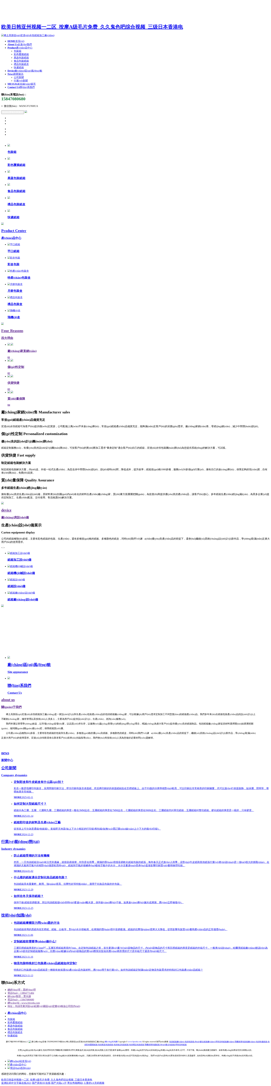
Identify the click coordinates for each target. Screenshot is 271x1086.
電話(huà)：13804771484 (21, 993)
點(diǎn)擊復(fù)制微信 (13, 112)
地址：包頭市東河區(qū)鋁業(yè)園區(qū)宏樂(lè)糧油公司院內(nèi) (44, 1006)
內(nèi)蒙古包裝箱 (167, 1045)
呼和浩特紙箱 (181, 1045)
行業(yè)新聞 (21, 80)
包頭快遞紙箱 (261, 1042)
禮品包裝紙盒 (21, 64)
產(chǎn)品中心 (20, 47)
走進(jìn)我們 (20, 44)
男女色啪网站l (75, 1083)
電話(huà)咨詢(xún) (20, 1068)
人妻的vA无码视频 (94, 1083)
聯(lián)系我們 (21, 87)
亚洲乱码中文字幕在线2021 (16, 1083)
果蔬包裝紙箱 (21, 57)
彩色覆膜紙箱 (21, 54)
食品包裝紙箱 (21, 61)
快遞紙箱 (19, 67)
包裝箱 (17, 51)
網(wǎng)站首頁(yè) (20, 1061)
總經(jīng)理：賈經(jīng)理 (22, 989)
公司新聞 (19, 77)
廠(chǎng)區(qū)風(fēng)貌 (25, 70)
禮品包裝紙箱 (136, 1045)
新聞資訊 (15, 74)
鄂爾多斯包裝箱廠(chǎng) (245, 1042)
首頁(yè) (16, 41)
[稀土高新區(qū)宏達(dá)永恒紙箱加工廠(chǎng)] (27, 35)
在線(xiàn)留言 (22, 84)
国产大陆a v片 (59, 1083)
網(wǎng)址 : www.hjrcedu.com (24, 1003)
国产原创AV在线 (41, 1083)
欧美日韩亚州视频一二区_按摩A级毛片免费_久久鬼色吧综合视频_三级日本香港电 (92, 27)
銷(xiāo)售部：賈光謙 (19, 996)
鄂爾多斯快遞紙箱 (152, 1045)
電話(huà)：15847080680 (21, 999)
